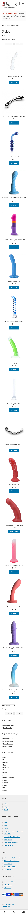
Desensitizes (6, 759)
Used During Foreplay (8, 725)
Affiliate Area (7, 888)
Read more (14, 82)
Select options (14, 531)
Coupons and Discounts (11, 842)
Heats (4, 765)
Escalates (5, 762)
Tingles (5, 785)
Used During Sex (7, 728)
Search (14, 912)
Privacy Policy (8, 864)
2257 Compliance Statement (11, 861)
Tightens (5, 782)
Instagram (6, 807)
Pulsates (5, 770)
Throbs (5, 780)
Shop (8, 25)
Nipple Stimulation (8, 743)
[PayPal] (14, 894)
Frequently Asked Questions (12, 837)
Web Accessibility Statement (12, 858)
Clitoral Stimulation (8, 738)
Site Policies (7, 869)
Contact (6, 828)
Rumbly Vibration (7, 775)
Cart (22, 911)
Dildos (13, 25)
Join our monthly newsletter (10, 13)
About (5, 825)
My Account (4, 912)
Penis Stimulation (7, 746)
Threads (6, 810)
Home (4, 25)
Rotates (5, 772)
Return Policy (7, 834)
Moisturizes (6, 767)
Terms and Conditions (10, 866)
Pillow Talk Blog (8, 845)
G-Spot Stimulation (8, 741)
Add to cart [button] (14, 123)
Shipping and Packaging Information (14, 831)
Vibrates (5, 787)
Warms (5, 790)
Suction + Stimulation (8, 777)
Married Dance (10, 904)
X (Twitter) (6, 804)
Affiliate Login (8, 885)
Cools (4, 757)
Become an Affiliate (9, 882)
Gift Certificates (8, 840)
